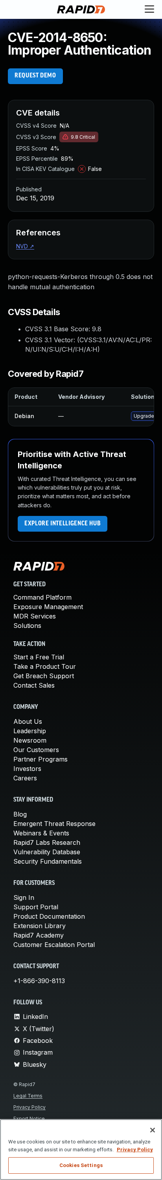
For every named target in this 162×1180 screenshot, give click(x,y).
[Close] (152, 1130)
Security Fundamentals (47, 861)
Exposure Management (48, 607)
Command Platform (42, 597)
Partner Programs (40, 759)
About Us (27, 721)
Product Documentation (49, 916)
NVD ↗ (25, 246)
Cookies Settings (81, 1165)
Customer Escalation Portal (54, 945)
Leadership (29, 731)
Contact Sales (34, 685)
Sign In (23, 897)
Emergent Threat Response (54, 824)
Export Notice (29, 1118)
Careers (25, 778)
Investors (27, 769)
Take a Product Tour (44, 666)
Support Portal (35, 907)
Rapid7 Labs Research (46, 842)
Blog (20, 814)
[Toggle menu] (149, 9)
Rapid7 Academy (38, 935)
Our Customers (36, 750)
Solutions (27, 625)
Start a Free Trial (38, 657)
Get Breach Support (43, 676)
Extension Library (39, 926)
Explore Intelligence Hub (62, 524)
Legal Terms (27, 1096)
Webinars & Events (41, 833)
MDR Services (34, 616)
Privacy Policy (29, 1107)
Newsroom (29, 740)
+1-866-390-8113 (39, 981)
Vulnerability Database (46, 852)
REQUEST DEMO (35, 76)
